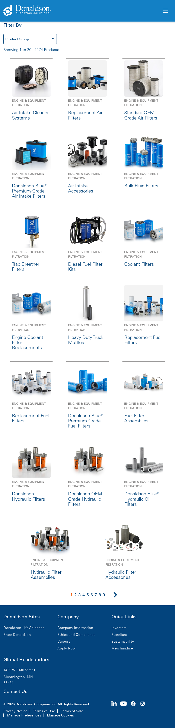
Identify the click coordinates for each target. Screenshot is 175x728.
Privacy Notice (15, 711)
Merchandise (122, 648)
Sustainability (122, 641)
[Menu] (165, 11)
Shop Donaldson (17, 634)
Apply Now (66, 648)
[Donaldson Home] (80, 11)
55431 (8, 683)
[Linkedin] (115, 709)
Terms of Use (44, 711)
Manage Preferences (24, 715)
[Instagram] (144, 709)
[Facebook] (135, 709)
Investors (119, 627)
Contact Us (15, 691)
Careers (63, 641)
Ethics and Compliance (76, 634)
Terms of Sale (72, 711)
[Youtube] (125, 709)
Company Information (75, 627)
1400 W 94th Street (19, 670)
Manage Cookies (60, 715)
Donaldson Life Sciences (23, 627)
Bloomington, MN (18, 677)
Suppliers (119, 634)
